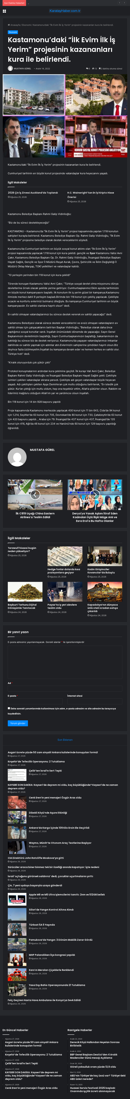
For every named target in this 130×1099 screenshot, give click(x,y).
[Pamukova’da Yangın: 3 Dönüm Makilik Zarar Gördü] (17, 944)
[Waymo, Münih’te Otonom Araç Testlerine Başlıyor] (17, 847)
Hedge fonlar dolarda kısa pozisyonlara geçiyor (64, 571)
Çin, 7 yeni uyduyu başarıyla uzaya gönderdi (35, 885)
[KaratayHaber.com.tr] (65, 10)
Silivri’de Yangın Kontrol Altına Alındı (51, 909)
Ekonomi (26, 25)
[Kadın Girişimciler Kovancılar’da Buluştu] (105, 556)
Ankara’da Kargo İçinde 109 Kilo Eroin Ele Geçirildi (59, 828)
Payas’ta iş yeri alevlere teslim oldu (62, 606)
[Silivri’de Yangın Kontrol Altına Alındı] (17, 914)
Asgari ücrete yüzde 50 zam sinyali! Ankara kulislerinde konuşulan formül (53, 752)
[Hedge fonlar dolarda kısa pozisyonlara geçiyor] (65, 556)
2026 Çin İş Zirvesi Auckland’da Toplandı (33, 192)
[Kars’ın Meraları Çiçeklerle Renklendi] (17, 974)
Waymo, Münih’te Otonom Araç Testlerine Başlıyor (60, 843)
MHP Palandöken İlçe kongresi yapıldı (52, 955)
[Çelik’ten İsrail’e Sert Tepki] (17, 775)
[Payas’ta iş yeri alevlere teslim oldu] (65, 592)
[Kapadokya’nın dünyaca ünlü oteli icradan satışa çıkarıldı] (105, 592)
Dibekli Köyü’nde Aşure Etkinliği (48, 812)
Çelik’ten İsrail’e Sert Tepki (41, 3)
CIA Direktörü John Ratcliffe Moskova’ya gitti (36, 858)
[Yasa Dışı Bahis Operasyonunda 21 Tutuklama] (17, 989)
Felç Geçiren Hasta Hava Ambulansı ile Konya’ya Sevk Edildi (44, 1000)
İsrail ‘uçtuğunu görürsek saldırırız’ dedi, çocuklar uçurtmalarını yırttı (50, 876)
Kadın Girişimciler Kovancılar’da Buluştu (101, 571)
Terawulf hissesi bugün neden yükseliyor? (22, 549)
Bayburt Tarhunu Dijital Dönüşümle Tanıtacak (22, 606)
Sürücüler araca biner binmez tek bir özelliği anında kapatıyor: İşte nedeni (53, 867)
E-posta (13, 695)
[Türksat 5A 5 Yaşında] (17, 929)
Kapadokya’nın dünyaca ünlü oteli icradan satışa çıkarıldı (103, 608)
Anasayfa (15, 25)
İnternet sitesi (74, 695)
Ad (10, 683)
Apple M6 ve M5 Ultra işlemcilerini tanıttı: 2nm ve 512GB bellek (67, 894)
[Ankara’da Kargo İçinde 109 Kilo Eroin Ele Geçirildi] (17, 832)
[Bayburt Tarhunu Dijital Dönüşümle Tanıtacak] (25, 592)
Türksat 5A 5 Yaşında (42, 924)
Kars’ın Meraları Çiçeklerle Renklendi (51, 970)
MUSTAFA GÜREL (22, 68)
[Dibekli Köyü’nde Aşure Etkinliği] (17, 817)
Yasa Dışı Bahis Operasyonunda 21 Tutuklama (57, 985)
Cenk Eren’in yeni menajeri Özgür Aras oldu (55, 797)
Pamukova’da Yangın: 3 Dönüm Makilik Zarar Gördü (60, 940)
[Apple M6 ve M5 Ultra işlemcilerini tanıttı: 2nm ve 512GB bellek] (17, 899)
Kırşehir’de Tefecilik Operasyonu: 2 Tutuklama (36, 761)
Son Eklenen (65, 739)
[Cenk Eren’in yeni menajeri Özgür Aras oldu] (17, 802)
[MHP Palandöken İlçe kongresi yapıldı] (17, 959)
